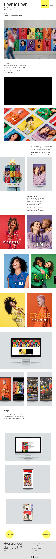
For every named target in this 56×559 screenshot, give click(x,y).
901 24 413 (35, 545)
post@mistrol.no (37, 543)
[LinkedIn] (37, 557)
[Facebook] (33, 557)
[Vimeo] (35, 557)
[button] (51, 5)
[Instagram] (31, 557)
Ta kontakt (6, 550)
